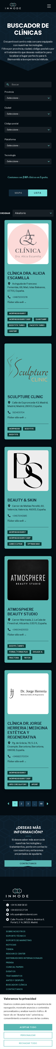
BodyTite (29, 428)
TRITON (27, 657)
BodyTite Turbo (17, 325)
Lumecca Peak (15, 544)
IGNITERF (13, 331)
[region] (28, 1021)
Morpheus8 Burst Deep (19, 319)
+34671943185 (19, 516)
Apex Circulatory (17, 784)
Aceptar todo (28, 1027)
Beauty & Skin (21, 500)
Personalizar (28, 1035)
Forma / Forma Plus (18, 652)
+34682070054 (20, 756)
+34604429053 (20, 629)
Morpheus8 (14, 428)
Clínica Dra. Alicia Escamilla (26, 275)
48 (42, 803)
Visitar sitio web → (16, 302)
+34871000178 (19, 297)
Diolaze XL (38, 652)
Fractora (14, 657)
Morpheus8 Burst (17, 313)
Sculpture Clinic (25, 397)
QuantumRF (41, 319)
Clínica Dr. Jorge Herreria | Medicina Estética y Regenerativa (27, 730)
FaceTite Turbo (37, 325)
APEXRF (35, 784)
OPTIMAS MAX (33, 544)
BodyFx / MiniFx (16, 646)
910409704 (18, 412)
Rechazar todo (28, 1043)
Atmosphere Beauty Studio (22, 611)
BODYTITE (13, 434)
